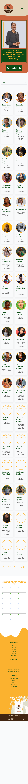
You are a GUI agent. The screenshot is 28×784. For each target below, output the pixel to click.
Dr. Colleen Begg (6, 447)
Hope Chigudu (5, 287)
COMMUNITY (14, 653)
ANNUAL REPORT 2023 (14, 666)
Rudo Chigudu (5, 131)
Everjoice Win (21, 339)
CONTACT (14, 680)
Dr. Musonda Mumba (6, 391)
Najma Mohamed (19, 186)
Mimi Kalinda (21, 209)
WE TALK (14, 647)
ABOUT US (14, 645)
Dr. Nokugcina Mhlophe (20, 366)
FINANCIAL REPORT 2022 (14, 670)
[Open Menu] (22, 8)
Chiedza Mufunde (19, 526)
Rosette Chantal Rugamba (19, 132)
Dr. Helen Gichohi (5, 418)
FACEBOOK (14, 684)
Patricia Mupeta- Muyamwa (6, 161)
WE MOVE (14, 651)
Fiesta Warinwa (5, 313)
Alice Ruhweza (19, 553)
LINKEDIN (14, 682)
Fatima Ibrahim (19, 313)
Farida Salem (6, 339)
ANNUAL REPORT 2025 (14, 662)
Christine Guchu (5, 526)
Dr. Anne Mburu (19, 447)
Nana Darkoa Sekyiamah (6, 186)
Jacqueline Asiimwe (19, 260)
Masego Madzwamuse (7, 260)
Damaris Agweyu (19, 498)
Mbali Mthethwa (19, 236)
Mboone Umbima (5, 236)
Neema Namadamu (20, 160)
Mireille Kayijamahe (6, 210)
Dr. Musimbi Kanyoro (20, 391)
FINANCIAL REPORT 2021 (14, 672)
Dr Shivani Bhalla (20, 473)
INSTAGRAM (14, 686)
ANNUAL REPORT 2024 (14, 664)
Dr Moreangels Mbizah (6, 499)
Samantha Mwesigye (19, 106)
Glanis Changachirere (21, 288)
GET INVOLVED (14, 678)
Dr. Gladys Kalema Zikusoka (19, 419)
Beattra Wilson (4, 553)
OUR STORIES (14, 655)
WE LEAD (14, 649)
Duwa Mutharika (6, 365)
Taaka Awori (6, 105)
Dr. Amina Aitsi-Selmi (6, 473)
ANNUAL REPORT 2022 (14, 668)
